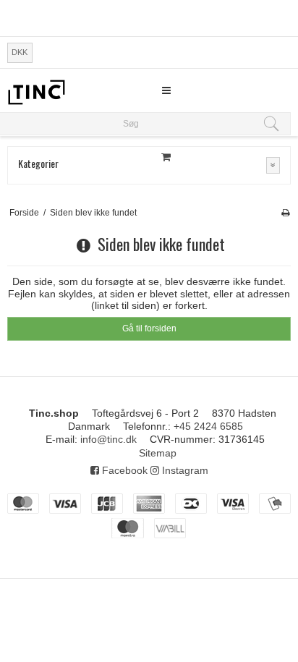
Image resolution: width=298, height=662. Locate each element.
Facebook (123, 470)
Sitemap (157, 453)
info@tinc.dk (108, 439)
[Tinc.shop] (36, 92)
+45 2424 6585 (208, 426)
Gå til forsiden (149, 328)
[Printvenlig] (285, 213)
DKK (19, 52)
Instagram (183, 470)
